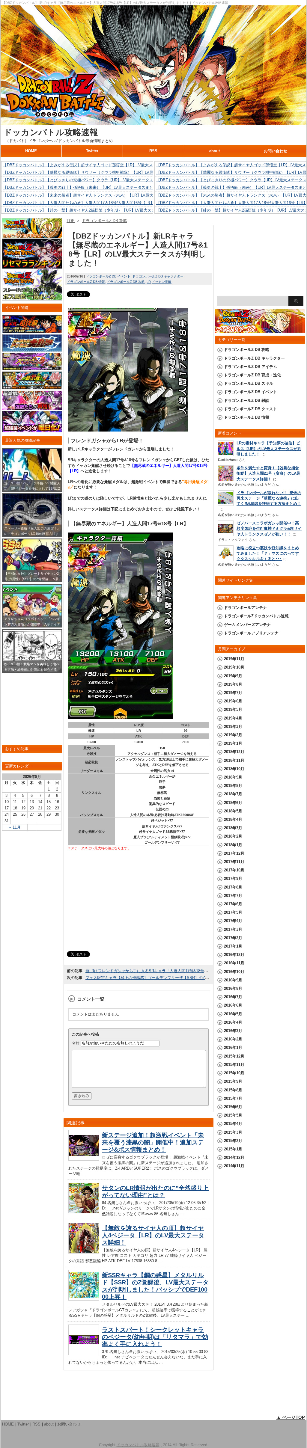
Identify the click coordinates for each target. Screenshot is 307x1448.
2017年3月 (233, 929)
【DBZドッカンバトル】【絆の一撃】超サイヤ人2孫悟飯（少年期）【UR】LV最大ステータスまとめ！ (93, 210)
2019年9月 (233, 676)
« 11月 (15, 827)
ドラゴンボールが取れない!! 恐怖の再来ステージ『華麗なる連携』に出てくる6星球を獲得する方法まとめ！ (269, 498)
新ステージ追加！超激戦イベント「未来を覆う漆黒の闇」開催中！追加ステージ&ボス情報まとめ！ (153, 1142)
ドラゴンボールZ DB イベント (108, 276)
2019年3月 (233, 726)
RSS (153, 151)
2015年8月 (233, 1090)
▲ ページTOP (290, 1417)
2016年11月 (234, 963)
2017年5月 (233, 912)
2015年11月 (234, 1064)
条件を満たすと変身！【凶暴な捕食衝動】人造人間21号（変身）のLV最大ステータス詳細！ (268, 473)
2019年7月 (233, 692)
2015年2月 (233, 1140)
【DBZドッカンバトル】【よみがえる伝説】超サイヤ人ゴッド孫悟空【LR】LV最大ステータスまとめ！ (93, 165)
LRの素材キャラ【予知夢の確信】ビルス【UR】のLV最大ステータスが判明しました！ (269, 448)
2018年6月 (233, 802)
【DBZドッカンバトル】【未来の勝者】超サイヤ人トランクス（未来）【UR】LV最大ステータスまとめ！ (95, 195)
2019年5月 (233, 709)
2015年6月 (233, 1107)
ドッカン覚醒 (161, 281)
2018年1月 (233, 845)
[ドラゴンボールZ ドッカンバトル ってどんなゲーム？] (260, 330)
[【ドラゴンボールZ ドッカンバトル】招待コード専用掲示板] (32, 235)
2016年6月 (233, 1005)
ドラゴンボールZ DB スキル (248, 383)
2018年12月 (234, 751)
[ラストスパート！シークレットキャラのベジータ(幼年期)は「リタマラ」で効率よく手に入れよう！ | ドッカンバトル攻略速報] (84, 1353)
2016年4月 (233, 1022)
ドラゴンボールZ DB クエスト (250, 409)
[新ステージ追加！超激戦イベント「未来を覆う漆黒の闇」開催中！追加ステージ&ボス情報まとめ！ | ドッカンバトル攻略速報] (84, 1159)
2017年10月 (234, 870)
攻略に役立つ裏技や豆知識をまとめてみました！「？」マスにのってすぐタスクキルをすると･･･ (268, 553)
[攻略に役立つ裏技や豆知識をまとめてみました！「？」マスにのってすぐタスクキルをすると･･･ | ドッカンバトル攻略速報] (225, 559)
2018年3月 (233, 828)
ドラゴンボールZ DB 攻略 (126, 281)
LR (149, 281)
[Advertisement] (138, 901)
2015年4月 (233, 1123)
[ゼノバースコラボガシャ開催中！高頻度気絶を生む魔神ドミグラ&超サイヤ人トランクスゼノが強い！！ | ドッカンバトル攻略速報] (225, 534)
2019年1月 (233, 743)
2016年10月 (234, 971)
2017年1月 (233, 946)
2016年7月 (233, 997)
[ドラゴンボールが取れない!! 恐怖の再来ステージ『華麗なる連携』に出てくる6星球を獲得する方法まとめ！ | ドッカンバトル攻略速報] (225, 504)
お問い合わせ (275, 151)
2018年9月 (233, 777)
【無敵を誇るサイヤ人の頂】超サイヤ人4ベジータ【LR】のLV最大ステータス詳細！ (153, 1235)
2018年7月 (233, 794)
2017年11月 (234, 861)
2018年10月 (234, 769)
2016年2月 (233, 1039)
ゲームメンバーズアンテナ (247, 624)
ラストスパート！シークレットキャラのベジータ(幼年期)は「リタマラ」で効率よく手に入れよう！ (155, 1336)
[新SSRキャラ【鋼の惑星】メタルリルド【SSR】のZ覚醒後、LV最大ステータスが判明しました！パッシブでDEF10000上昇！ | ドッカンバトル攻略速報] (84, 1299)
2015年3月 (233, 1132)
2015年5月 (233, 1115)
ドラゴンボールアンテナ (245, 607)
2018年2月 (233, 836)
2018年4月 (233, 819)
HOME (31, 151)
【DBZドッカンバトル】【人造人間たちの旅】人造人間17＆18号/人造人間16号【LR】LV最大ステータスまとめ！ (102, 202)
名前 (75, 1043)
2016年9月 (233, 980)
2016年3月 (233, 1030)
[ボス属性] (32, 297)
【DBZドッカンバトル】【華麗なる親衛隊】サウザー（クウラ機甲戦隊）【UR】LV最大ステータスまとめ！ (97, 172)
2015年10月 (234, 1073)
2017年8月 (233, 887)
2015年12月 (234, 1056)
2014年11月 (234, 1166)
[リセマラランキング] (32, 266)
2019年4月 (233, 718)
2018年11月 (234, 760)
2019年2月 (233, 735)
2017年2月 (233, 938)
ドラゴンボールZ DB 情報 (86, 281)
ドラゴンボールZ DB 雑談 (246, 400)
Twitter (92, 151)
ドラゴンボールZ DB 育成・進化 (252, 375)
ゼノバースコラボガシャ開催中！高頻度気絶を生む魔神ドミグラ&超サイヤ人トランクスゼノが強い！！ (269, 528)
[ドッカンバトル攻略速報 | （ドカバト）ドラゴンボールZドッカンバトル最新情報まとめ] (153, 122)
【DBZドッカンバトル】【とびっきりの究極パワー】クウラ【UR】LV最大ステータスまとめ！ (86, 180)
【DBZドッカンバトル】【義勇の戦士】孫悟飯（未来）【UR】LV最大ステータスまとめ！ (82, 187)
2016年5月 (233, 1014)
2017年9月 (233, 878)
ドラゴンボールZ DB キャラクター (157, 276)
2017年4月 (233, 920)
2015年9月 (233, 1081)
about (214, 151)
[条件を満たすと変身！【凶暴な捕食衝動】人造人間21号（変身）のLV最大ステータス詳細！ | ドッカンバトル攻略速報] (225, 480)
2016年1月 (233, 1047)
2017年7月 (233, 895)
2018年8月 (233, 785)
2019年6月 (233, 701)
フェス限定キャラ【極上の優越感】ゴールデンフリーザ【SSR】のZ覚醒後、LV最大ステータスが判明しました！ (184, 977)
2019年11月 (234, 659)
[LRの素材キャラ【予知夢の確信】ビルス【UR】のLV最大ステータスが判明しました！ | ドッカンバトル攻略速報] (225, 454)
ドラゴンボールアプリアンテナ (251, 633)
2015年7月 (233, 1098)
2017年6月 (233, 904)
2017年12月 (234, 853)
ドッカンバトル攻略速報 (51, 132)
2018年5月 (233, 811)
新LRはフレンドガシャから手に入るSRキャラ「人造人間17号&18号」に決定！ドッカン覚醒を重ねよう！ (177, 971)
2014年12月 (234, 1157)
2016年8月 (233, 988)
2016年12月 (234, 954)
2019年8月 (233, 684)
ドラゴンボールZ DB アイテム (250, 366)
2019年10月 (234, 667)
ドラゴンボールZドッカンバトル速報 (256, 616)
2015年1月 (233, 1149)
